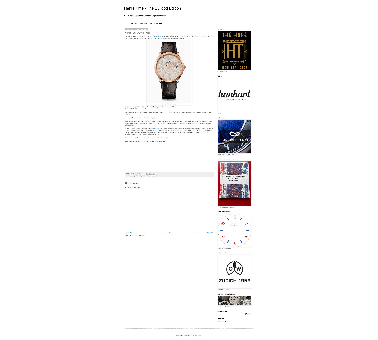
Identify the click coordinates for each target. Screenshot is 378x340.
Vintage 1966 (154, 176)
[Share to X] (150, 174)
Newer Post (129, 232)
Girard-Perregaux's (159, 36)
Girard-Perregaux (156, 128)
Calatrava (132, 176)
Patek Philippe (147, 176)
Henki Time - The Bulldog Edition (152, 8)
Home (169, 232)
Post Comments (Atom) (138, 235)
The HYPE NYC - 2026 (131, 23)
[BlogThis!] (149, 174)
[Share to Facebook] (152, 174)
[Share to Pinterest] (154, 174)
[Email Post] (143, 173)
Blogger (200, 335)
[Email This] (147, 174)
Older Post (210, 232)
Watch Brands (143, 23)
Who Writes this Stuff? (156, 23)
